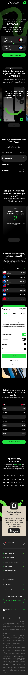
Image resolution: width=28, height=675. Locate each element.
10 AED (5, 413)
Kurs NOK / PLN (9, 640)
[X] (16, 610)
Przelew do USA (20, 621)
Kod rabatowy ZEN (7, 633)
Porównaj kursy (16, 643)
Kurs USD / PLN (21, 635)
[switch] (24, 339)
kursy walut (17, 464)
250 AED (5, 433)
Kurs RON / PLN (9, 643)
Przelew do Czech (17, 625)
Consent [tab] (5, 313)
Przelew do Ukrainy (20, 623)
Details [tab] (14, 313)
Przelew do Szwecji (17, 628)
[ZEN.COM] (7, 610)
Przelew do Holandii (20, 626)
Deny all (14, 364)
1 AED (4, 408)
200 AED (5, 429)
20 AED (5, 417)
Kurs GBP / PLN (7, 637)
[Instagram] (24, 610)
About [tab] (23, 313)
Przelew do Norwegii (7, 628)
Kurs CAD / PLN (9, 639)
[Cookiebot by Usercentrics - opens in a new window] (19, 309)
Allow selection (14, 360)
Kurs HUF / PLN (9, 642)
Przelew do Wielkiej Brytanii (9, 623)
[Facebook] (20, 610)
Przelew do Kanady (11, 626)
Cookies (23, 618)
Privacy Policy (14, 618)
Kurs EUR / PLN (14, 635)
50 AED (5, 421)
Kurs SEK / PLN (16, 640)
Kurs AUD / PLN (16, 639)
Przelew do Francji (14, 629)
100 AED (5, 425)
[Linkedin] (12, 610)
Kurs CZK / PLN (16, 642)
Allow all (14, 355)
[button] (13, 125)
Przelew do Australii (12, 631)
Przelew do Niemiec (7, 625)
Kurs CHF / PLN (15, 637)
